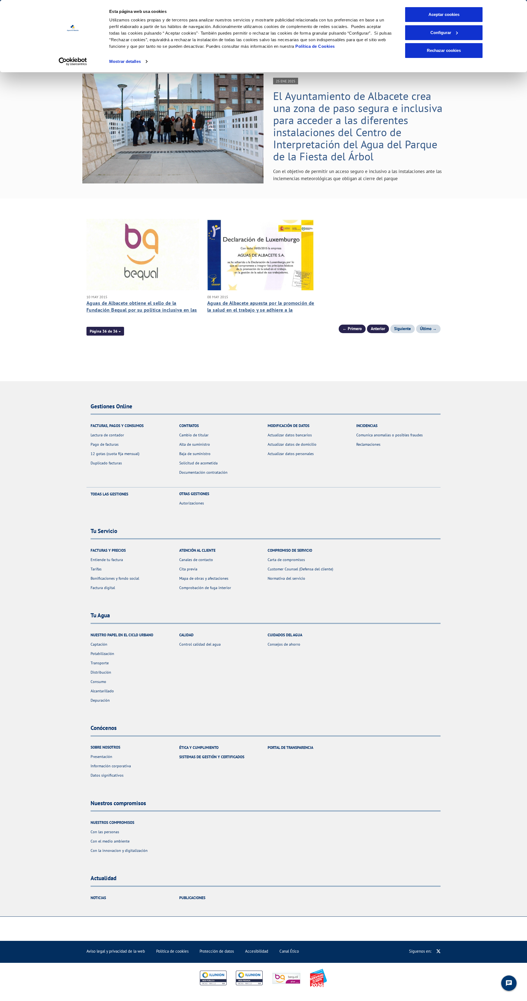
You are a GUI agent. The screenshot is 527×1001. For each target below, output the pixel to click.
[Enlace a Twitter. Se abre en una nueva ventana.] (438, 951)
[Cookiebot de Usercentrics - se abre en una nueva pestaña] (73, 61)
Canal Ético (289, 951)
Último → (428, 328)
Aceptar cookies (443, 14)
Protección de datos (217, 951)
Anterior (378, 328)
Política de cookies (172, 951)
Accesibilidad (256, 951)
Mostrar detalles (125, 61)
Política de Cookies (315, 46)
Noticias (98, 897)
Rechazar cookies (444, 50)
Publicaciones (192, 897)
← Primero (352, 328)
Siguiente (402, 328)
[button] (105, 331)
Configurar (440, 32)
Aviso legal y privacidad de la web (115, 951)
